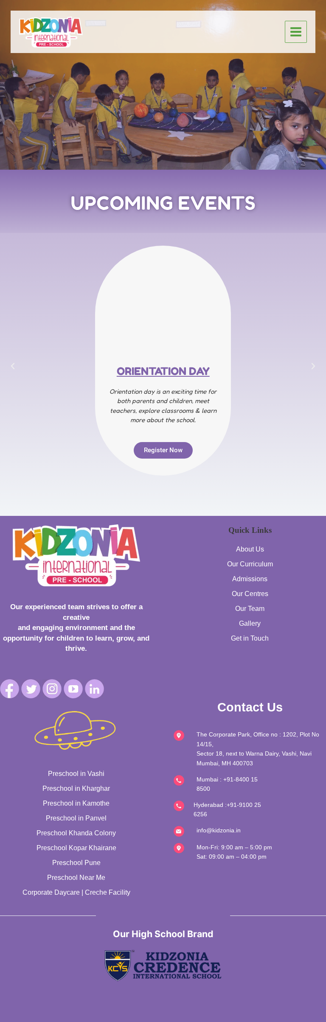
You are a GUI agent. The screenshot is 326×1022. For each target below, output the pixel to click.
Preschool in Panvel (76, 818)
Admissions (249, 578)
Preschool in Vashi (76, 773)
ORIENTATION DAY (163, 371)
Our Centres (250, 593)
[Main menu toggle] (296, 32)
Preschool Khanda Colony (76, 833)
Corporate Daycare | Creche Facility (76, 892)
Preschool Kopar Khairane (76, 847)
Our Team (249, 608)
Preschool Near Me (76, 877)
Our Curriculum (250, 564)
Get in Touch (250, 638)
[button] (12, 366)
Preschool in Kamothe (76, 803)
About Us (250, 549)
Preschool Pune (76, 862)
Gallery (250, 623)
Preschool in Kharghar (76, 788)
